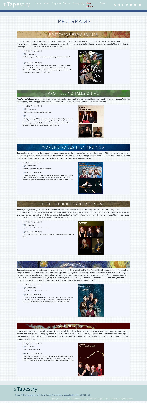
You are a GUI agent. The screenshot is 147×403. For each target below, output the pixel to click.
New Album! (89, 5)
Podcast (66, 3)
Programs (56, 3)
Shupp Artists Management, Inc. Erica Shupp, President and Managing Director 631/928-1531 (53, 395)
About (46, 3)
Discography (78, 3)
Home (39, 3)
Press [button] (102, 3)
